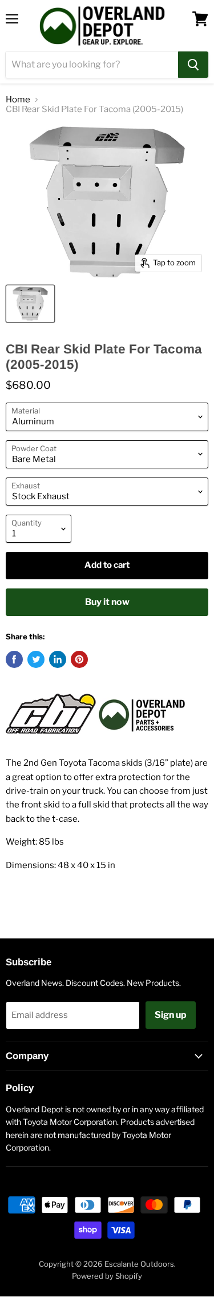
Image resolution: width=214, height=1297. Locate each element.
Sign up (171, 1014)
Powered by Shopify (107, 1275)
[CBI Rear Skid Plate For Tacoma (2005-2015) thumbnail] (30, 303)
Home (18, 100)
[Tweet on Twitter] (36, 659)
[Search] (193, 64)
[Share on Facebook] (14, 659)
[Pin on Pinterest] (79, 659)
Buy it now (107, 601)
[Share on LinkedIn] (57, 659)
